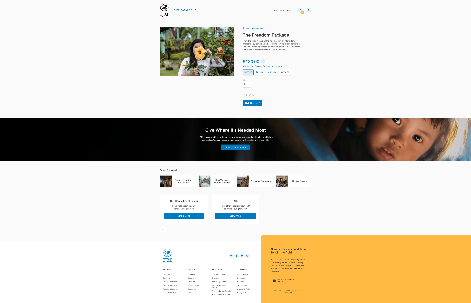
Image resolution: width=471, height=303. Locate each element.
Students (166, 278)
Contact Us (192, 289)
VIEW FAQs (235, 216)
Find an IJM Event (170, 282)
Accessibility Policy (243, 289)
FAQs (189, 293)
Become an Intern (170, 285)
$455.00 (259, 72)
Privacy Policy (288, 292)
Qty (244, 80)
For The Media (242, 274)
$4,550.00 (284, 72)
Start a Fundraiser (218, 274)
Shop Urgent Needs (235, 147)
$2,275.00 (272, 72)
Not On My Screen (219, 282)
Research (240, 282)
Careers (191, 278)
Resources (241, 278)
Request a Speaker (170, 289)
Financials (191, 282)
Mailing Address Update (221, 295)
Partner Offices (193, 285)
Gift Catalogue (185, 10)
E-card (250, 95)
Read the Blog (242, 285)
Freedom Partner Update (221, 291)
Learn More (184, 216)
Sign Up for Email (169, 293)
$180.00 (248, 72)
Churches (166, 274)
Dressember (216, 278)
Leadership (192, 274)
